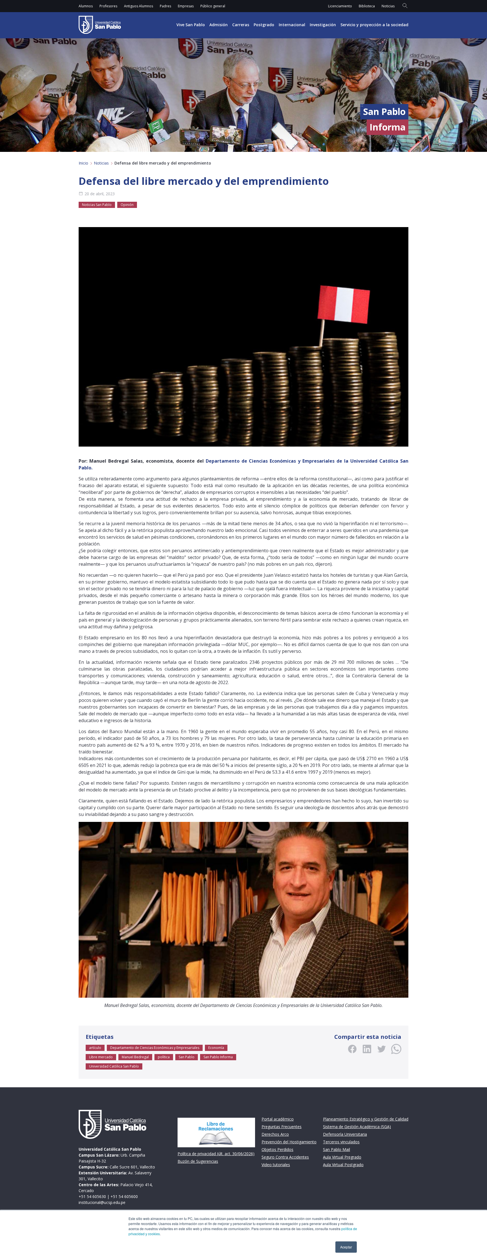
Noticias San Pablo (97, 204)
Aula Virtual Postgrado (343, 1164)
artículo (95, 1047)
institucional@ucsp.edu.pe (102, 1202)
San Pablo (186, 1057)
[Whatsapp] (396, 1049)
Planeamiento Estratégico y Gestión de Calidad (365, 1119)
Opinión (127, 204)
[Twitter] (382, 1049)
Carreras (240, 24)
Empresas (186, 6)
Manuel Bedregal (135, 1057)
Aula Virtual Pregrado (342, 1157)
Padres (165, 6)
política (164, 1057)
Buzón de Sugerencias (198, 1161)
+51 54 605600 (124, 1196)
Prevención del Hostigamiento (289, 1141)
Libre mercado (101, 1057)
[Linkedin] (367, 1049)
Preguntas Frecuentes (282, 1126)
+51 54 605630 (92, 1196)
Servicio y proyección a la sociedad (374, 24)
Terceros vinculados (341, 1141)
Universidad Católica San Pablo (114, 1066)
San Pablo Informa (218, 1057)
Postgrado (264, 24)
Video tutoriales (276, 1164)
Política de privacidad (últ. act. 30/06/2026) (216, 1153)
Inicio (83, 163)
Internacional (292, 24)
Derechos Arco (275, 1134)
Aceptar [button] (346, 1247)
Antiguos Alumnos (138, 6)
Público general (212, 6)
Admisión (218, 24)
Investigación (323, 24)
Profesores (108, 6)
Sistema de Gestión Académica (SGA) (357, 1126)
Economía (216, 1047)
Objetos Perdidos (277, 1149)
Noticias (388, 6)
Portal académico (278, 1119)
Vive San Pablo (190, 24)
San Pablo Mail (336, 1149)
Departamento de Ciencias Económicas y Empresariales (154, 1047)
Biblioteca (367, 6)
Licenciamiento (340, 6)
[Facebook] (352, 1049)
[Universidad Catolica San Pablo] (100, 25)
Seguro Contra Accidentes (285, 1157)
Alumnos (86, 6)
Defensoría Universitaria (345, 1134)
